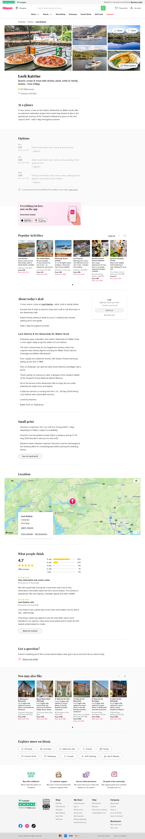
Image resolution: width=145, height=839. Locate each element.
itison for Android (116, 816)
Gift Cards (99, 14)
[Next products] (124, 235)
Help (94, 800)
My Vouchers (78, 810)
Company (114, 800)
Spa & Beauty (60, 813)
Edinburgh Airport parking (61, 259)
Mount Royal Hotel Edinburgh (43, 700)
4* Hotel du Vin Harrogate (97, 700)
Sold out (109, 89)
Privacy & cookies (104, 836)
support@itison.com (99, 813)
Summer (110, 14)
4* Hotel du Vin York (62, 699)
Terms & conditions (120, 836)
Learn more (73, 189)
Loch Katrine (22, 258)
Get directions (41, 534)
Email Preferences (80, 822)
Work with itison (115, 824)
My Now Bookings (80, 819)
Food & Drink (86, 14)
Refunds (95, 806)
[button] (72, 284)
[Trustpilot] (21, 2)
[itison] (7, 8)
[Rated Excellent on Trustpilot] (9, 2)
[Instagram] (27, 827)
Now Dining (60, 14)
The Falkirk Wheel (43, 258)
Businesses (115, 821)
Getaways (73, 14)
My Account (78, 813)
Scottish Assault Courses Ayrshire (98, 259)
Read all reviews (30, 630)
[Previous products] (119, 235)
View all (111, 235)
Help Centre (96, 803)
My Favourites (79, 816)
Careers (113, 806)
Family (30, 22)
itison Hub (114, 828)
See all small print (30, 456)
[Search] (103, 8)
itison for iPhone (116, 813)
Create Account (79, 803)
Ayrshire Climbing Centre (116, 259)
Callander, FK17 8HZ (28, 93)
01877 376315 (27, 528)
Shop (58, 800)
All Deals (21, 22)
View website (27, 534)
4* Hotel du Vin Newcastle (79, 700)
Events (46, 14)
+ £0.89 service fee (108, 83)
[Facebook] (20, 827)
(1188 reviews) (29, 89)
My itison (78, 800)
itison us (113, 810)
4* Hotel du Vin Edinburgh (115, 700)
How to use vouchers (99, 810)
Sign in (76, 806)
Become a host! (136, 2)
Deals (33, 14)
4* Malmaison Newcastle (23, 700)
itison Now (59, 816)
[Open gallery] (72, 48)
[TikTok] (33, 827)
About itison (114, 803)
